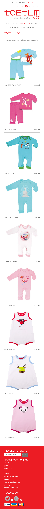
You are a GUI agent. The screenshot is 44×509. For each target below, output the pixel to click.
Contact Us (8, 468)
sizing (6, 479)
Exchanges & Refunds (12, 482)
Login (11, 6)
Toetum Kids (12, 33)
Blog (23, 27)
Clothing (25, 24)
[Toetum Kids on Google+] (16, 501)
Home (8, 24)
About (15, 24)
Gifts (34, 24)
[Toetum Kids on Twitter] (7, 501)
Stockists (14, 27)
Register (19, 6)
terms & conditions (11, 488)
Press (6, 466)
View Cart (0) (33, 6)
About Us (7, 463)
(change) (29, 2)
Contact (31, 27)
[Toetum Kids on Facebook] (12, 501)
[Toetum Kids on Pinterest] (21, 501)
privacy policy (9, 485)
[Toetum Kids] (22, 15)
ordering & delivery (11, 476)
